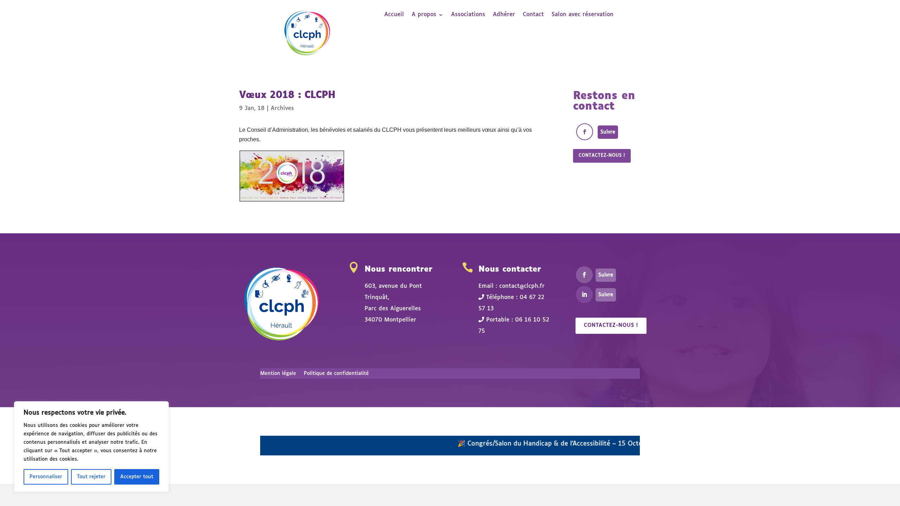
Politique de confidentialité (336, 373)
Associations (468, 15)
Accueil (394, 15)
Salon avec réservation (582, 15)
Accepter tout (136, 476)
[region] (91, 446)
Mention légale (278, 373)
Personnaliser (46, 476)
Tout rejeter (91, 476)
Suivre (607, 132)
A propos (424, 15)
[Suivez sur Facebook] (584, 131)
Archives (282, 108)
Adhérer (504, 15)
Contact (533, 15)
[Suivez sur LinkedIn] (584, 294)
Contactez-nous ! (602, 156)
